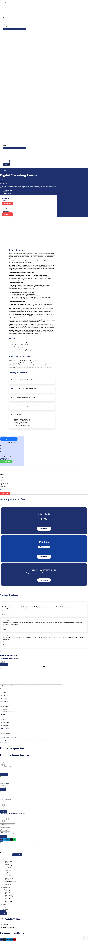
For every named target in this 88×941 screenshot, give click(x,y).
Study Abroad (5, 889)
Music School (8, 886)
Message (2, 772)
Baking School (8, 880)
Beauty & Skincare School (10, 881)
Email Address (3, 785)
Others (6, 873)
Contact (4, 907)
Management (7, 872)
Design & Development (10, 866)
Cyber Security (8, 870)
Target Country (3, 826)
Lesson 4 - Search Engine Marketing (26, 406)
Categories (5, 859)
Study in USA (7, 892)
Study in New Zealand (9, 897)
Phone (1, 762)
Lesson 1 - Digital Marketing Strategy (26, 380)
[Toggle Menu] (14, 29)
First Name (2, 801)
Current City (2, 822)
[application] (10, 26)
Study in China (8, 900)
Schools (4, 876)
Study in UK (7, 890)
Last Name (2, 803)
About (4, 906)
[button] (7, 214)
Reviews (3, 480)
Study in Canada (8, 893)
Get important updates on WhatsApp (9, 834)
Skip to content (3, 0)
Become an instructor (7, 903)
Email (1, 662)
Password (2, 787)
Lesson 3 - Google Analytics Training (26, 397)
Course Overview (4, 473)
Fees (2, 477)
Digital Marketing (8, 862)
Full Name (2, 760)
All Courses (5, 858)
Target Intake (2, 829)
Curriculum (3, 476)
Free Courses (8, 875)
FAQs (2, 479)
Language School (8, 883)
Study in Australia (8, 901)
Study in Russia (8, 898)
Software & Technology (10, 869)
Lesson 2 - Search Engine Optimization (26, 388)
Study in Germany (8, 895)
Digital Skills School (9, 878)
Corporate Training (6, 887)
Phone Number (3, 819)
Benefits (2, 474)
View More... (20, 414)
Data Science (8, 867)
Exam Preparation (8, 861)
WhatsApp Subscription (5, 832)
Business (7, 864)
